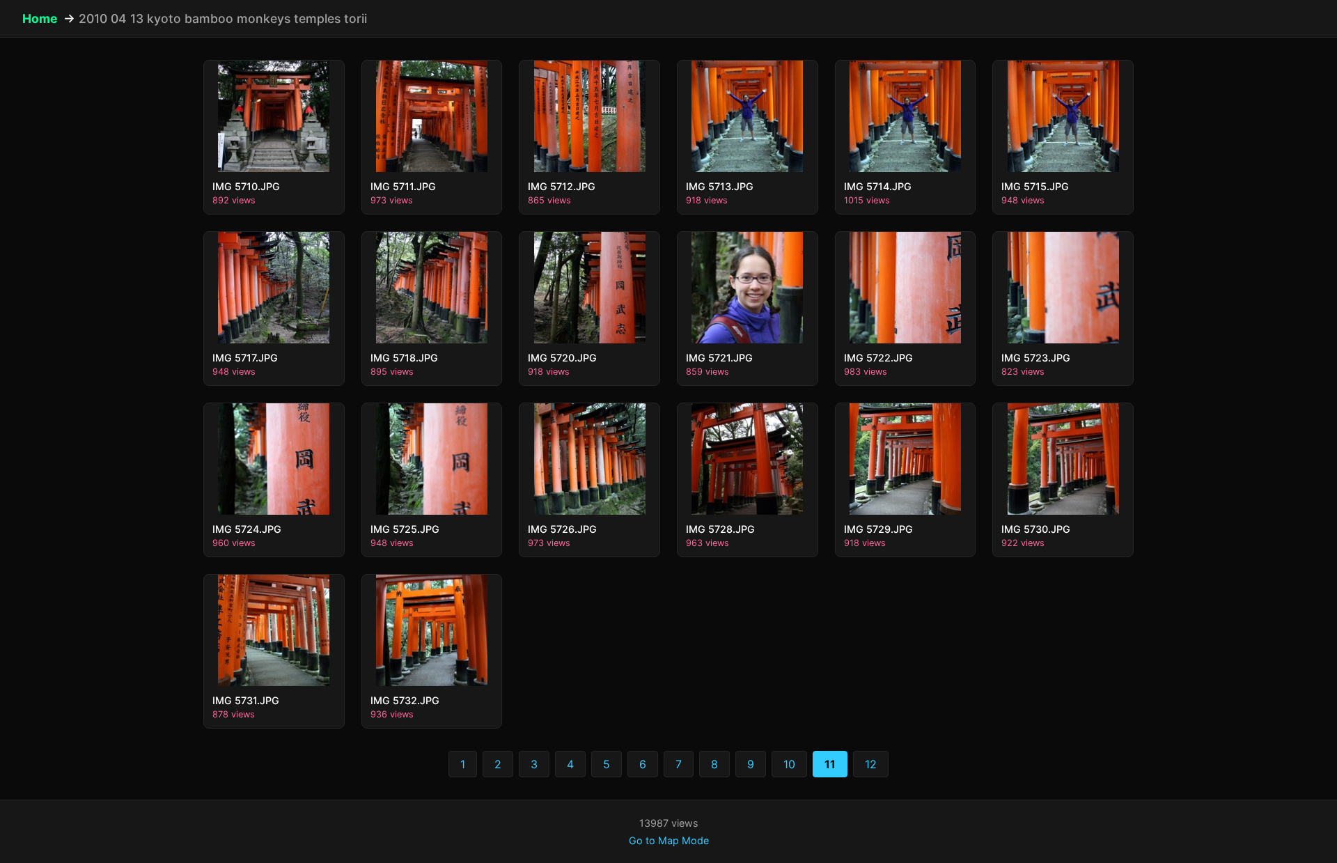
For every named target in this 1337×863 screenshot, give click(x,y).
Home (40, 18)
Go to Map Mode (669, 840)
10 (789, 764)
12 (871, 764)
